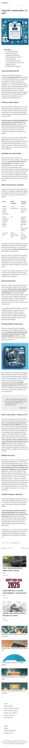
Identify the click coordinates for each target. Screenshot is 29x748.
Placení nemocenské (11, 59)
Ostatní (27, 548)
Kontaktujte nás (16, 542)
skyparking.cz (5, 2)
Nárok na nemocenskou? (12, 53)
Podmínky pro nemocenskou (13, 55)
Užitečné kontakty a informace (13, 66)
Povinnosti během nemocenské (13, 60)
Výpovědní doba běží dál (12, 51)
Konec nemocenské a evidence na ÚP (15, 62)
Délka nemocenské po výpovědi (13, 57)
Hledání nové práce (10, 64)
